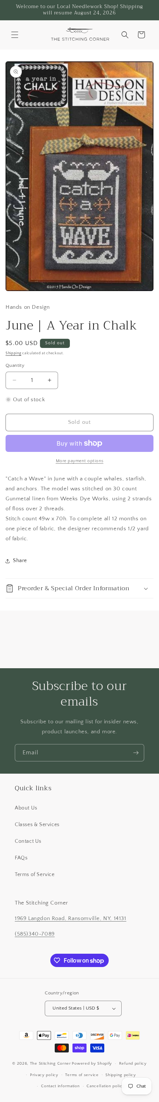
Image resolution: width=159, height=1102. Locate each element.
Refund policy (133, 1063)
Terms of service (81, 1075)
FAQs (21, 858)
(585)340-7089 (35, 934)
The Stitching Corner (50, 1063)
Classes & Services (37, 825)
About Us (26, 808)
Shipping (13, 353)
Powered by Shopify (92, 1063)
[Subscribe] (136, 752)
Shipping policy (120, 1075)
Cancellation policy (106, 1086)
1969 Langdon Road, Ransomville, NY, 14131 (70, 918)
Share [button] (20, 561)
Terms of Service (35, 875)
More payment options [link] (80, 461)
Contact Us (28, 841)
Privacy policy (44, 1075)
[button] (15, 35)
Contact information (60, 1086)
